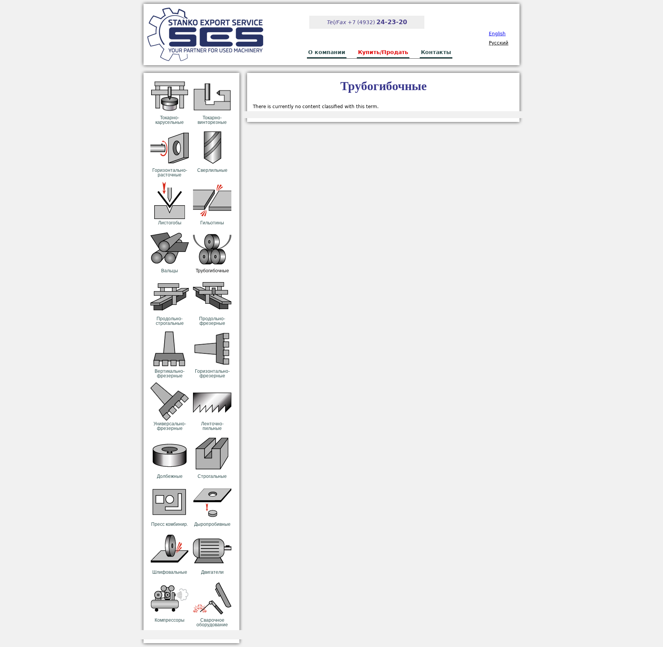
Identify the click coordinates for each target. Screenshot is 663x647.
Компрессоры (170, 620)
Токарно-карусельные (169, 120)
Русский (498, 43)
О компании (326, 52)
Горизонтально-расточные (169, 173)
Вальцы (169, 270)
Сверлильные (212, 170)
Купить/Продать (383, 52)
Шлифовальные (169, 572)
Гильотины (212, 223)
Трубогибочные (212, 270)
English (497, 33)
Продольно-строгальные (170, 321)
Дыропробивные (212, 524)
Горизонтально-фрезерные (212, 374)
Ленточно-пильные (212, 426)
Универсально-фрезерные (169, 426)
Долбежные (170, 476)
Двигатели (212, 572)
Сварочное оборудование (212, 622)
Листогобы (169, 223)
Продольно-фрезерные (212, 321)
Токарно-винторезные (212, 120)
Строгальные (212, 476)
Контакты (436, 52)
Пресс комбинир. (169, 524)
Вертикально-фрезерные (170, 374)
